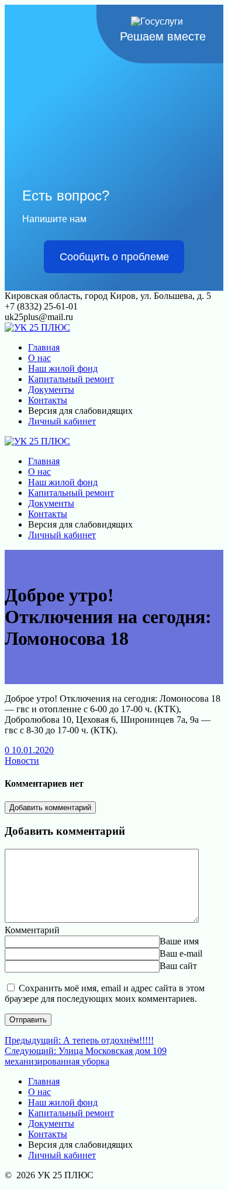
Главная (44, 347)
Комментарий (32, 930)
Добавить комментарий (50, 807)
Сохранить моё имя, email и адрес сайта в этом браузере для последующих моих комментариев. (105, 993)
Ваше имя (179, 941)
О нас (39, 358)
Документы (51, 390)
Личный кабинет (62, 421)
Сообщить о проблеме (114, 257)
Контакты (47, 400)
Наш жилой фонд (63, 368)
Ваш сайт (178, 966)
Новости (22, 761)
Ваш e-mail (181, 953)
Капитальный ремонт (71, 379)
